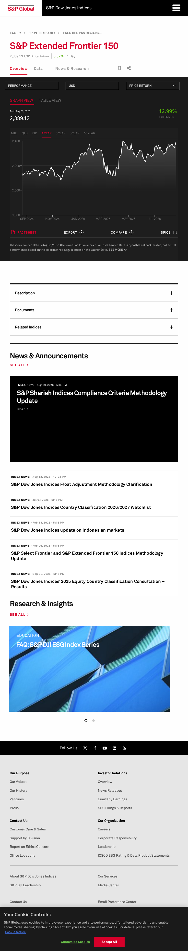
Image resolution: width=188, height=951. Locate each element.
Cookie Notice (15, 932)
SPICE (166, 232)
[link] (85, 748)
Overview (18, 68)
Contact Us (18, 902)
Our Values (18, 782)
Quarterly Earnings (112, 799)
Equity (15, 33)
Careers (104, 829)
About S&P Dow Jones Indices (33, 876)
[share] (128, 67)
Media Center (108, 885)
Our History (18, 790)
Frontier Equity (42, 33)
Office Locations (22, 855)
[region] (94, 929)
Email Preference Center (117, 902)
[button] (85, 720)
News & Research (72, 68)
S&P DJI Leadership (25, 885)
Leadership (107, 847)
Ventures (17, 799)
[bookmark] (119, 68)
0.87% (59, 56)
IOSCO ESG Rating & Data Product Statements (134, 855)
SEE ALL (17, 365)
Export (70, 232)
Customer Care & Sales (28, 829)
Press (14, 808)
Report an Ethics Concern (29, 847)
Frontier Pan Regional (82, 33)
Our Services (108, 876)
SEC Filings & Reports (115, 808)
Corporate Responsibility (117, 838)
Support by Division (25, 838)
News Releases (110, 790)
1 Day (71, 56)
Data (38, 68)
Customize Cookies (75, 942)
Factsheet (26, 232)
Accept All (109, 942)
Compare (119, 232)
